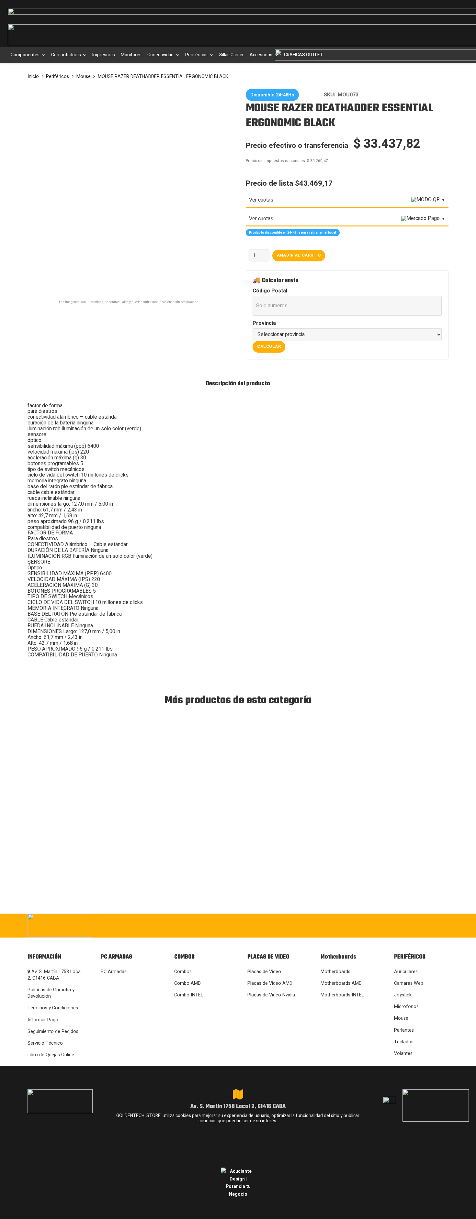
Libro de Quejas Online (51, 1054)
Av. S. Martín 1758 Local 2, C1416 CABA (55, 975)
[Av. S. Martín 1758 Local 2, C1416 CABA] (238, 1094)
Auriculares (406, 971)
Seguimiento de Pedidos (53, 1031)
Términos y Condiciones (53, 1008)
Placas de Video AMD (269, 983)
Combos (183, 971)
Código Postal (270, 291)
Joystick (403, 995)
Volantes (403, 1053)
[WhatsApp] (384, 924)
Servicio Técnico (45, 1043)
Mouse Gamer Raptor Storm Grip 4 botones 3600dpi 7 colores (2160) (234, 815)
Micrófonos (406, 1006)
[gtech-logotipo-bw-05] (92, 926)
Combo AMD (187, 983)
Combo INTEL (188, 995)
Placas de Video (264, 971)
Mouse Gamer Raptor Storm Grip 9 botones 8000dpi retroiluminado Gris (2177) (405, 815)
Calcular (269, 346)
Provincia (264, 323)
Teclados (404, 1041)
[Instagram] (343, 925)
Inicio (33, 76)
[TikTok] (404, 924)
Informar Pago (43, 1019)
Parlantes (404, 1030)
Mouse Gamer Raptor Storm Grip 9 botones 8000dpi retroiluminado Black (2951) (149, 815)
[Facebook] (364, 924)
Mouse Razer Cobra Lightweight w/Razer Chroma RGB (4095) (69, 818)
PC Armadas (114, 971)
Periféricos (57, 76)
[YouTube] (423, 924)
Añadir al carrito (299, 255)
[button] (42, 55)
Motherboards (335, 971)
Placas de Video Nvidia (271, 995)
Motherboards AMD (341, 983)
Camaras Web (408, 983)
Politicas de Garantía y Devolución (51, 993)
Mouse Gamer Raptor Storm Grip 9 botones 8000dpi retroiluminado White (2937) (320, 815)
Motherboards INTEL (342, 995)
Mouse (83, 76)
